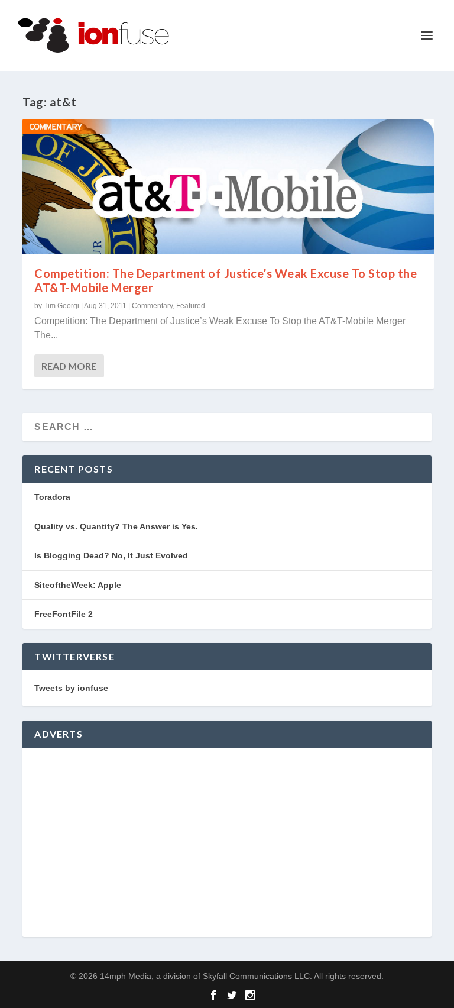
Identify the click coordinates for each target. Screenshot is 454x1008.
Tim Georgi (61, 306)
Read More (68, 365)
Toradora (52, 497)
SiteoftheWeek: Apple (77, 585)
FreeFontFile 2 (63, 614)
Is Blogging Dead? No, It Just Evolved (111, 555)
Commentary (152, 306)
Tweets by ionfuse (71, 688)
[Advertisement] (226, 842)
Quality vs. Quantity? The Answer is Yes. (116, 526)
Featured (190, 306)
